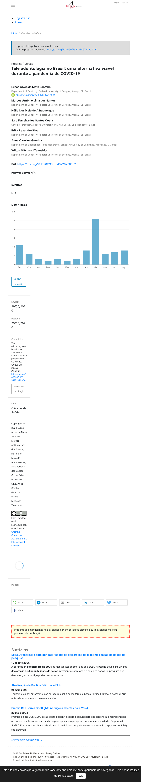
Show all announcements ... (26, 739)
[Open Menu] (13, 5)
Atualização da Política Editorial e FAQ (36, 685)
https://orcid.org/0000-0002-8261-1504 (35, 95)
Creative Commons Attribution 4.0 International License (19, 538)
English (117, 2)
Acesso (19, 22)
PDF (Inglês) (18, 281)
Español (125, 2)
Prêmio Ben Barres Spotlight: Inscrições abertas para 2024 (49, 708)
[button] (22, 603)
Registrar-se (22, 18)
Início (14, 33)
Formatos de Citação (19, 389)
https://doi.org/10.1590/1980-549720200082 (71, 49)
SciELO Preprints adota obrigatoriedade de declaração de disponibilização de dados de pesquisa (68, 656)
